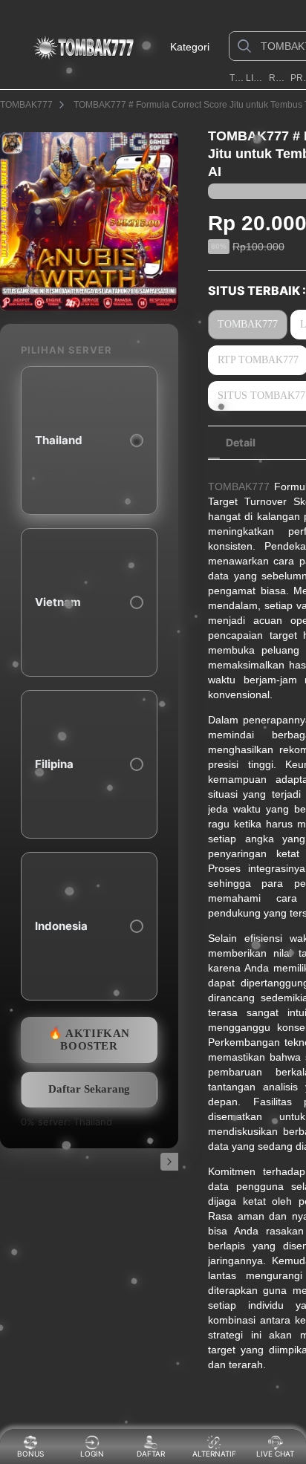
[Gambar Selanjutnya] (169, 1162)
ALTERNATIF (214, 1453)
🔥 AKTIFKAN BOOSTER (89, 1039)
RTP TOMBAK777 (278, 78)
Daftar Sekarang (89, 1089)
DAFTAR (153, 1453)
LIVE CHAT (275, 1453)
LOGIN (92, 1453)
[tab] (240, 442)
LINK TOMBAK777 (256, 78)
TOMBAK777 (237, 78)
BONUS (30, 1453)
